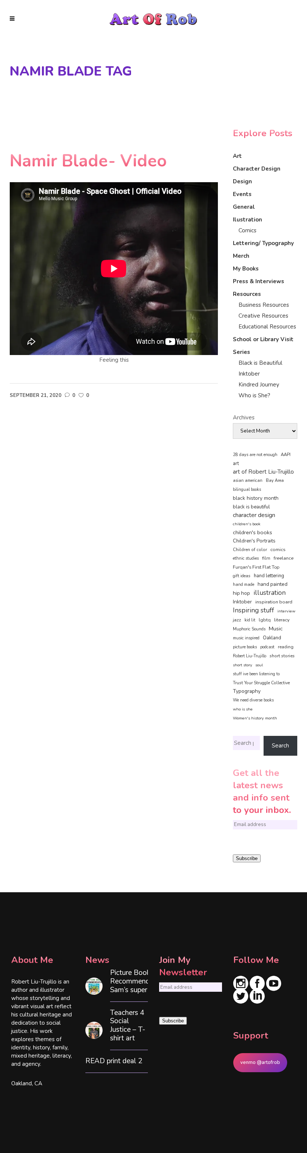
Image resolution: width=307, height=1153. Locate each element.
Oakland (272, 637)
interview (286, 611)
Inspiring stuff (253, 610)
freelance (284, 558)
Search (280, 745)
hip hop (241, 593)
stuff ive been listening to (256, 674)
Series (241, 352)
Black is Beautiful (260, 363)
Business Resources (263, 305)
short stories (282, 656)
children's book (247, 524)
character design (254, 515)
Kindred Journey (258, 384)
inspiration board (273, 602)
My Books (246, 268)
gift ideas (241, 576)
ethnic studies (246, 558)
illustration (269, 593)
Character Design (256, 168)
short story (242, 665)
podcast (267, 647)
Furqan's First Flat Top (256, 567)
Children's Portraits (254, 541)
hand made (243, 584)
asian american (247, 480)
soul (259, 665)
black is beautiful (251, 507)
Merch (241, 256)
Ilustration (247, 219)
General (244, 207)
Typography (247, 691)
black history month (256, 498)
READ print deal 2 (113, 1061)
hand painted (273, 584)
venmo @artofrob (260, 1062)
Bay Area (275, 480)
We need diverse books (253, 700)
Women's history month (255, 718)
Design (242, 181)
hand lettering (269, 575)
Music (276, 628)
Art (237, 156)
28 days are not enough (255, 455)
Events (242, 194)
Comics (247, 230)
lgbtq (265, 620)
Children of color (250, 550)
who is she (243, 709)
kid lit (249, 620)
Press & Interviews (258, 281)
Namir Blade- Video (88, 161)
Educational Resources (267, 326)
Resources (247, 294)
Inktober (249, 373)
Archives (244, 417)
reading (286, 647)
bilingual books (247, 489)
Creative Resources (263, 315)
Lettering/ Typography (263, 243)
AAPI (286, 455)
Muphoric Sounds (249, 629)
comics (278, 549)
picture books (245, 647)
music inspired (246, 638)
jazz (237, 620)
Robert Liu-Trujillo (249, 656)
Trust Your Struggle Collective (261, 683)
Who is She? (254, 395)
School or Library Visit (263, 339)
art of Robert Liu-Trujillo (263, 471)
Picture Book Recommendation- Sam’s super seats (139, 981)
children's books (252, 532)
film (266, 558)
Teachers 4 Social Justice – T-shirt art (127, 1026)
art (236, 463)
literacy (281, 620)
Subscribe (247, 858)
